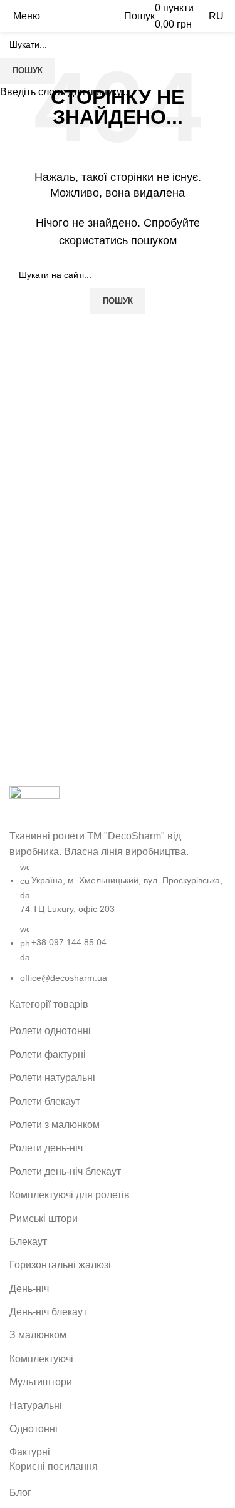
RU (216, 16)
